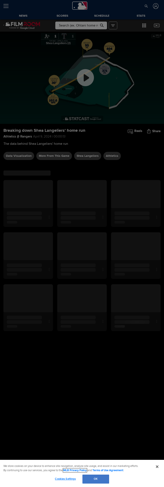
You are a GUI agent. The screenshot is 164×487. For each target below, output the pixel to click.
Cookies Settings (65, 479)
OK (96, 479)
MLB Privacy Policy (75, 470)
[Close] (157, 466)
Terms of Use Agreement (107, 470)
